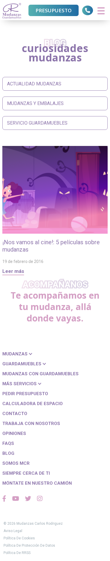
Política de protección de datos (29, 545)
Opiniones (14, 433)
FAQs (8, 443)
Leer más (13, 271)
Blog (8, 453)
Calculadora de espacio (32, 403)
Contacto (14, 413)
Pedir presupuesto (25, 393)
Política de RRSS (17, 553)
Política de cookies (19, 538)
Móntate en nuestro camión (37, 483)
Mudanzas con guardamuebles (40, 373)
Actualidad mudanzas (34, 84)
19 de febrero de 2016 (22, 261)
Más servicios (20, 383)
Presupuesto (53, 10)
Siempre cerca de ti (26, 473)
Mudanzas (15, 354)
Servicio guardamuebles (37, 123)
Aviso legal (13, 531)
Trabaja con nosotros (31, 423)
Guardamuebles (22, 363)
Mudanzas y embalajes (35, 103)
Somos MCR (16, 463)
